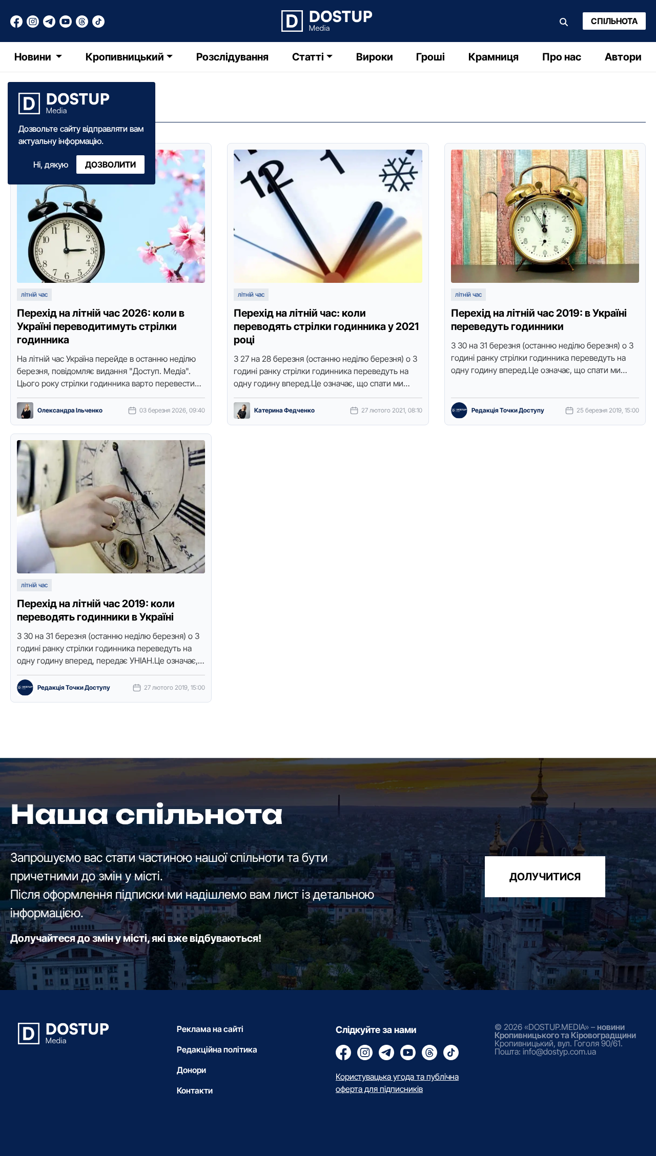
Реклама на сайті (210, 1029)
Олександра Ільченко (69, 410)
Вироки (374, 57)
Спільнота (614, 21)
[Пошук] (564, 21)
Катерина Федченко (284, 410)
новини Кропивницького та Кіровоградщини (565, 1031)
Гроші (430, 57)
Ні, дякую (50, 164)
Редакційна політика (217, 1049)
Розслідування (232, 57)
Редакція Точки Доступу (507, 410)
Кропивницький (125, 57)
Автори (623, 57)
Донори (191, 1070)
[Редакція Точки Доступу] (459, 410)
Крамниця (493, 57)
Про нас (561, 57)
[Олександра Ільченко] (25, 410)
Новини (33, 57)
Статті (308, 57)
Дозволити (110, 164)
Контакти (195, 1090)
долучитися (545, 877)
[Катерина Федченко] (242, 410)
